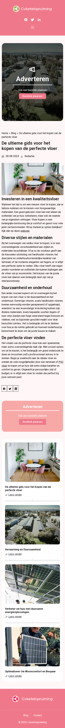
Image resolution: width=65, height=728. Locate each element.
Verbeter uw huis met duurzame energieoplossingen (24, 610)
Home (5, 133)
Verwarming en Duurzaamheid (23, 549)
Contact (37, 715)
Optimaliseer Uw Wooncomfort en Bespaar (30, 671)
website (25, 230)
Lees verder (15, 494)
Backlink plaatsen (33, 96)
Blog (13, 133)
